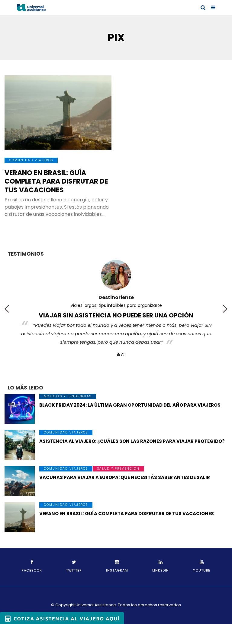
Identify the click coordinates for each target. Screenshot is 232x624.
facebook (32, 570)
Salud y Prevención (118, 468)
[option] (116, 304)
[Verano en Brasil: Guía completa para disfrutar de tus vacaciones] (58, 112)
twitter (74, 570)
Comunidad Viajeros (31, 160)
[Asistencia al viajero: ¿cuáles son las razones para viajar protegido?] (20, 445)
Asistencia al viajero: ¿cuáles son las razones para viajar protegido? (132, 441)
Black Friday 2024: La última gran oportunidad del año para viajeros (130, 405)
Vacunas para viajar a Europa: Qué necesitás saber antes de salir (124, 477)
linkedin (160, 570)
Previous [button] (7, 309)
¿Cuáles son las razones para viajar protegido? (116, 305)
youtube (201, 570)
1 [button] (118, 354)
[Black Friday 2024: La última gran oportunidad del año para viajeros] (20, 409)
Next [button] (225, 309)
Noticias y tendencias (68, 396)
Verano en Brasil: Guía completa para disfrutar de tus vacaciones (56, 181)
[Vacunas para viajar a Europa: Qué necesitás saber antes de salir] (20, 481)
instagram (117, 570)
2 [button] (122, 354)
